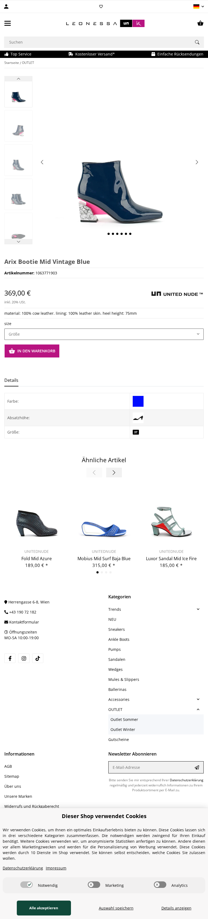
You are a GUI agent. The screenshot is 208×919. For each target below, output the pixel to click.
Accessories (118, 699)
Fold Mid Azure (36, 559)
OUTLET (115, 709)
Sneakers (116, 629)
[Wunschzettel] (101, 6)
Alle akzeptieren (43, 907)
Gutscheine (118, 739)
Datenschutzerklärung (186, 780)
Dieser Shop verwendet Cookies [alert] (104, 816)
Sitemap (11, 776)
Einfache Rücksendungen (179, 54)
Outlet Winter (122, 729)
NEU (112, 619)
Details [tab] (11, 380)
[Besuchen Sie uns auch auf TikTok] (37, 658)
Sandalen (116, 659)
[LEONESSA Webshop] (104, 23)
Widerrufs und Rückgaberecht (31, 806)
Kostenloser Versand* (94, 54)
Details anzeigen (176, 908)
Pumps (114, 649)
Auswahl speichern (116, 908)
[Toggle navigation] (7, 23)
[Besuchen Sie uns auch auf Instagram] (23, 658)
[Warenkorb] (200, 23)
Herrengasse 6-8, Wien (28, 602)
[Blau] (138, 400)
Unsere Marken (18, 796)
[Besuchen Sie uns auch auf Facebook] (9, 658)
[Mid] (138, 417)
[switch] (26, 884)
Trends (114, 609)
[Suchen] (197, 42)
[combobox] (104, 334)
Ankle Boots (118, 639)
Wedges (115, 669)
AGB (8, 766)
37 (135, 432)
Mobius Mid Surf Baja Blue (104, 559)
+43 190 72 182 (22, 612)
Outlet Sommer (124, 719)
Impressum (56, 868)
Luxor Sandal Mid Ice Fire (171, 559)
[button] (198, 6)
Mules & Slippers (123, 679)
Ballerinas (117, 689)
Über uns (12, 786)
